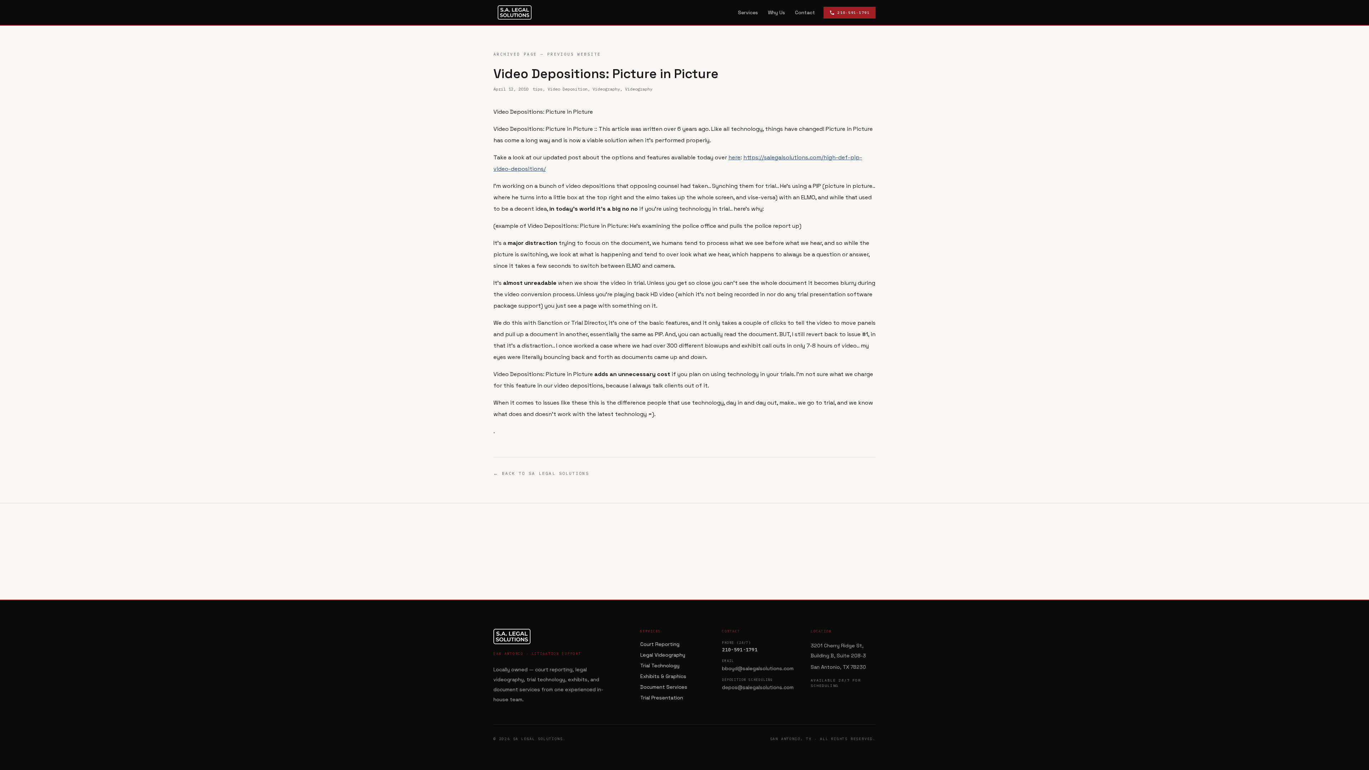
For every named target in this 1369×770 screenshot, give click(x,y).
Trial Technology (660, 665)
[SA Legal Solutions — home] (515, 12)
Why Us (776, 12)
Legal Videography (662, 655)
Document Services (663, 687)
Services (748, 12)
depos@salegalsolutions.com (758, 687)
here (734, 157)
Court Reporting (660, 644)
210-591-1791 (740, 650)
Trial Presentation (661, 697)
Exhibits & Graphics (663, 676)
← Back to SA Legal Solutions (541, 473)
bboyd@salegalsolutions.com (758, 668)
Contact (805, 12)
